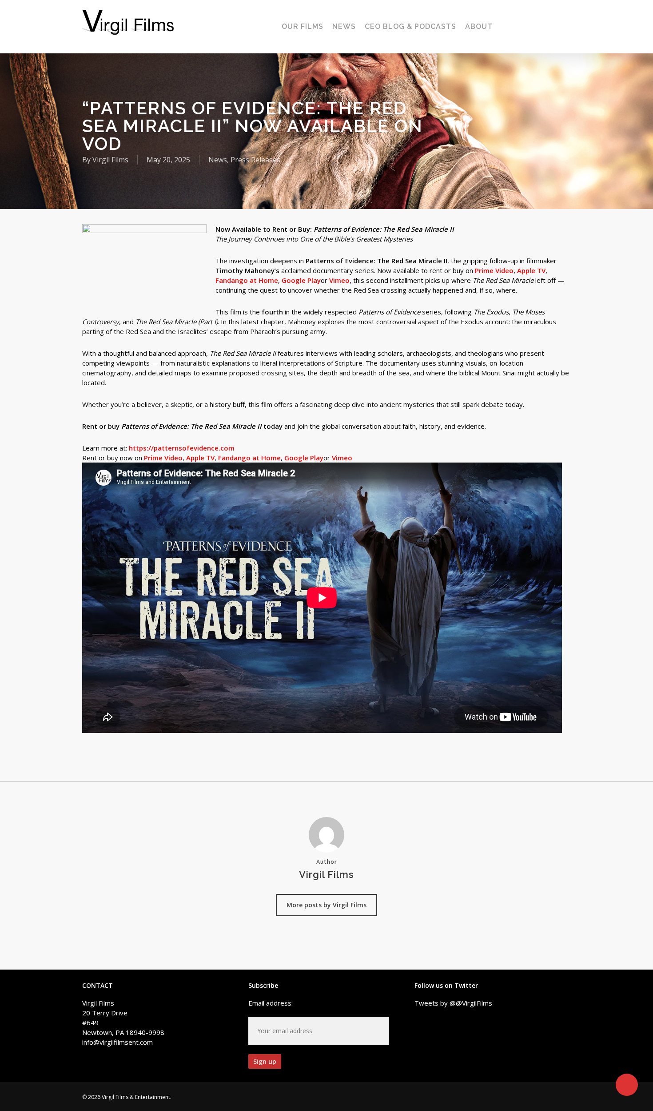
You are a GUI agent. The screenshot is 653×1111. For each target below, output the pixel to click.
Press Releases (255, 160)
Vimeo (339, 280)
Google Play (301, 280)
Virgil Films (110, 160)
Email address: (270, 1002)
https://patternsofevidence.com (182, 447)
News (217, 160)
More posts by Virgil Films (326, 905)
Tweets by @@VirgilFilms (453, 1002)
